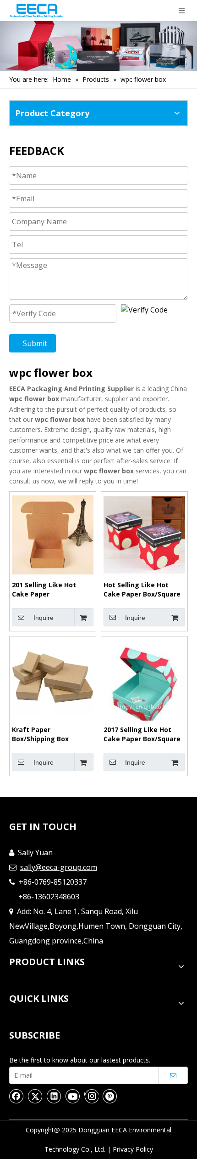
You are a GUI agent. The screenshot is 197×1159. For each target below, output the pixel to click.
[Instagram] (91, 1096)
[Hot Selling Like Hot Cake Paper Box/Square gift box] (144, 534)
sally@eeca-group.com (58, 867)
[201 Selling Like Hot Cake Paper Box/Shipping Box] (52, 534)
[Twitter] (35, 1096)
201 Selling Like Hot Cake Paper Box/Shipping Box (44, 589)
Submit (35, 343)
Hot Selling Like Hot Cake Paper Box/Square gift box (142, 589)
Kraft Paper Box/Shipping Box (40, 734)
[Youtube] (73, 1096)
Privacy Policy (133, 1149)
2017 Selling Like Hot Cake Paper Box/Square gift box (142, 734)
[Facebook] (16, 1096)
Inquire (43, 617)
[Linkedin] (54, 1096)
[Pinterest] (110, 1096)
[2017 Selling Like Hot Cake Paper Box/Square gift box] (144, 681)
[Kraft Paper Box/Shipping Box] (52, 679)
